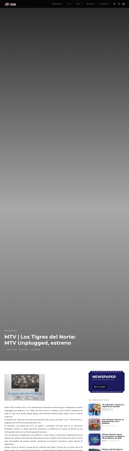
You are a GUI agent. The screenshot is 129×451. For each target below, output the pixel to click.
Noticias (104, 440)
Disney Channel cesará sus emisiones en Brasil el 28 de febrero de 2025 (113, 436)
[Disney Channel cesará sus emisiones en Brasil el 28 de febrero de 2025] (94, 439)
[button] (114, 4)
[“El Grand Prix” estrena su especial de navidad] (94, 410)
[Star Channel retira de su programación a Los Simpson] (94, 425)
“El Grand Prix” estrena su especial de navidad (113, 405)
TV (102, 426)
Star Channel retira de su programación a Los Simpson (113, 421)
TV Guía (25, 349)
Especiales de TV (107, 409)
